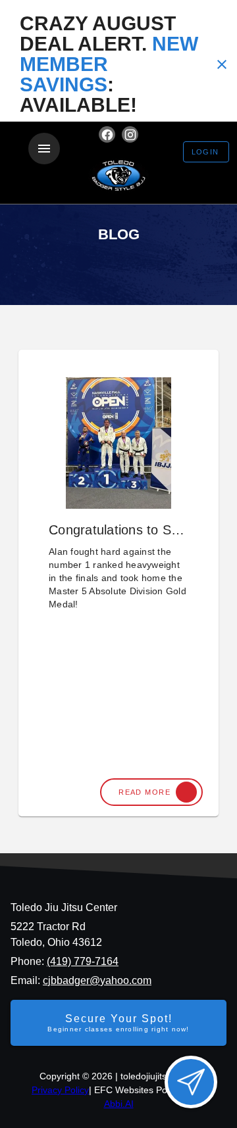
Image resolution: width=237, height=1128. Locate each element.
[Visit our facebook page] (107, 134)
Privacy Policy (60, 1090)
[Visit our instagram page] (130, 134)
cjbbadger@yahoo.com (97, 980)
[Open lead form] (191, 1082)
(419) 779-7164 (82, 961)
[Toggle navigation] (44, 148)
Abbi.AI (119, 1103)
